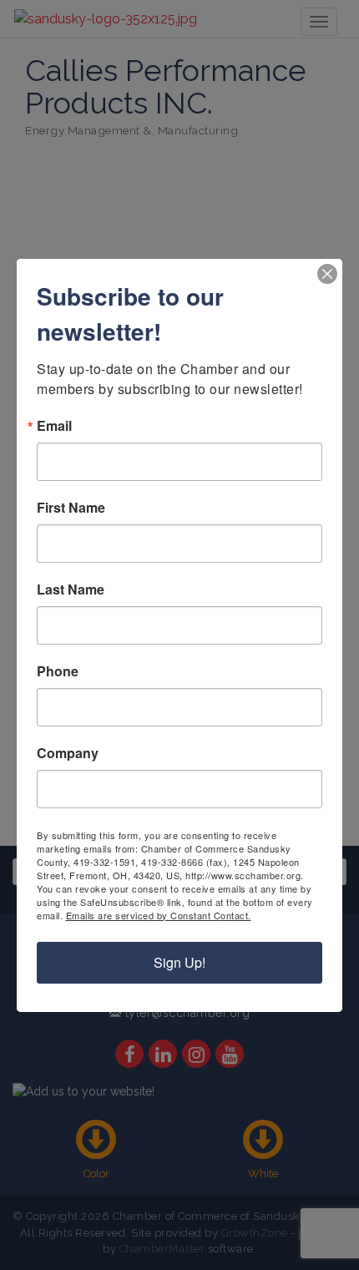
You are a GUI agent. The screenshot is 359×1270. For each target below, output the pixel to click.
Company (68, 753)
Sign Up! (179, 962)
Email (54, 426)
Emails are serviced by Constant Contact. (158, 915)
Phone (57, 671)
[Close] (327, 274)
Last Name (70, 589)
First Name (71, 507)
